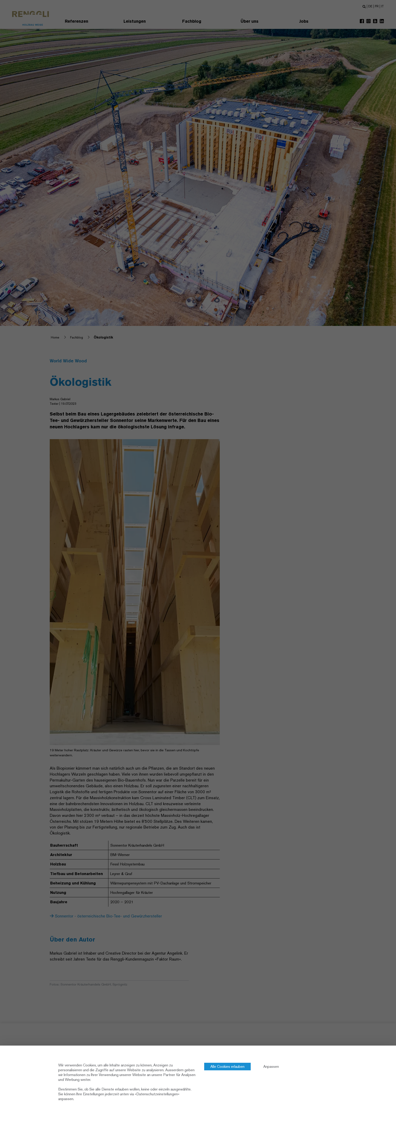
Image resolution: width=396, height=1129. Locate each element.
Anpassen (271, 1066)
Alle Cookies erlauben (227, 1066)
